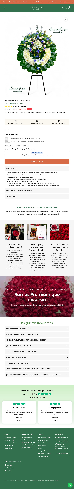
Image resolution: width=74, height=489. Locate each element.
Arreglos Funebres (43, 451)
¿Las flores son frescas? (16, 357)
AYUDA (7, 434)
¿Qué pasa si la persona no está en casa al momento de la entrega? (33, 375)
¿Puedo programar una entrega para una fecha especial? (29, 369)
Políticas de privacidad (28, 442)
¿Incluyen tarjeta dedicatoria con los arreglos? (26, 340)
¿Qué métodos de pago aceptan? (18, 346)
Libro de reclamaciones (28, 445)
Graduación (41, 443)
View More (19, 417)
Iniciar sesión (9, 445)
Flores (40, 448)
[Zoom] (65, 19)
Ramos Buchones (43, 440)
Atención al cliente (10, 437)
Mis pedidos (8, 448)
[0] (68, 8)
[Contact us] (70, 485)
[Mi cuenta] (62, 8)
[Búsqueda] (65, 8)
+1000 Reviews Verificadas (20, 106)
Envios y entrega (11, 196)
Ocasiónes (41, 445)
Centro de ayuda (9, 440)
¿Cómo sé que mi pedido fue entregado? (21, 351)
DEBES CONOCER (27, 434)
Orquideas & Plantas (44, 453)
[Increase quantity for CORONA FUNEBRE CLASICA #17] (11, 130)
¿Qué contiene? (11, 168)
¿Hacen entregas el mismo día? (18, 328)
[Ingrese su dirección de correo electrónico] (67, 453)
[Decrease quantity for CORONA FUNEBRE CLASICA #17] (6, 130)
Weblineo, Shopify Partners (51, 480)
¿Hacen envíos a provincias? (17, 363)
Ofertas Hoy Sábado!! (44, 437)
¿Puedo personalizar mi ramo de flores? (22, 334)
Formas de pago (26, 447)
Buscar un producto (10, 443)
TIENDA (40, 434)
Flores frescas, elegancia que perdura (19, 190)
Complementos (43, 456)
